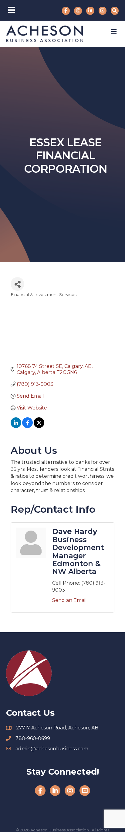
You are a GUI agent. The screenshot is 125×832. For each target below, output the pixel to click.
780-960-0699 (32, 738)
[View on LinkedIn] (16, 426)
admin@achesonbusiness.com (51, 749)
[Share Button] (17, 284)
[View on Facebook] (27, 426)
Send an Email (69, 600)
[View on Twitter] (39, 426)
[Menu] (11, 10)
